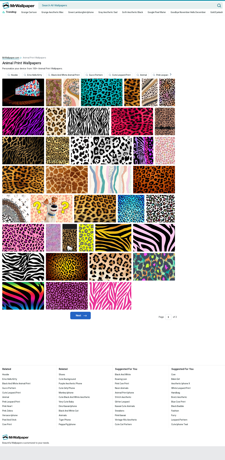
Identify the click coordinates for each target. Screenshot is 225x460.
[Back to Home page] (19, 5)
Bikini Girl (175, 379)
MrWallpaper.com (10, 57)
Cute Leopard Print (121, 75)
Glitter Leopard (122, 401)
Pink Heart (7, 406)
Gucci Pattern (96, 75)
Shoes (62, 374)
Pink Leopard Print (165, 75)
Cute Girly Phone (67, 388)
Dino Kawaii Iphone (68, 406)
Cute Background (67, 379)
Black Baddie (177, 406)
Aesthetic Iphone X (180, 383)
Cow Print (7, 424)
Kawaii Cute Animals (125, 406)
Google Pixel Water (157, 12)
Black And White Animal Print (65, 75)
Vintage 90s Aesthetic (126, 420)
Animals (63, 415)
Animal (143, 75)
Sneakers (119, 411)
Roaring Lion (121, 379)
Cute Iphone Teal (179, 424)
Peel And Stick (9, 420)
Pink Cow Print (122, 383)
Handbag (175, 392)
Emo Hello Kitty (34, 75)
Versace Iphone (10, 415)
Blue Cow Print (178, 401)
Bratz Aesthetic (179, 397)
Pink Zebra (7, 411)
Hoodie (14, 75)
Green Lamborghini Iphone (81, 12)
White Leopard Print (181, 388)
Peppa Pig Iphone (67, 424)
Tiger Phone (65, 420)
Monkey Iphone (66, 392)
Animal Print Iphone (124, 392)
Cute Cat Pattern (123, 424)
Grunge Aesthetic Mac (52, 12)
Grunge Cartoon (29, 12)
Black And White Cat (69, 411)
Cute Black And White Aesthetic (74, 397)
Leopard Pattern (179, 420)
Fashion (175, 411)
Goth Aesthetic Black (132, 12)
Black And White (123, 374)
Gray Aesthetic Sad (107, 12)
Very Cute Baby (66, 401)
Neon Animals (121, 388)
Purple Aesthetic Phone (70, 383)
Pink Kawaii (120, 415)
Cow (173, 374)
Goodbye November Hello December (188, 12)
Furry (173, 415)
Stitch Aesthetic (123, 397)
